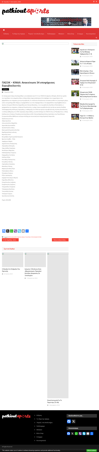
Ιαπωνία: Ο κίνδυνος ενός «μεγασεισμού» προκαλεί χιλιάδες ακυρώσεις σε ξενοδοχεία (33, 272)
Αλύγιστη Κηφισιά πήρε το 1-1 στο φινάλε (87, 62)
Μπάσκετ (61, 34)
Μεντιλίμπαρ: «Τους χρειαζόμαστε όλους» (87, 72)
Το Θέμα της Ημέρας (18, 34)
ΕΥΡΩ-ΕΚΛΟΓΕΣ (12, 237)
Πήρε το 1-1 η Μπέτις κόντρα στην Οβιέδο (87, 117)
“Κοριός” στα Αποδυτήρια (36, 34)
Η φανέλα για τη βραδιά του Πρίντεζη (11, 270)
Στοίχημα (80, 34)
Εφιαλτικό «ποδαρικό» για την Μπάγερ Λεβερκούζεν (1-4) (87, 52)
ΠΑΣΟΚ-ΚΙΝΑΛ (21, 237)
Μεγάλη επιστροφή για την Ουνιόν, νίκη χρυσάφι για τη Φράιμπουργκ (88, 106)
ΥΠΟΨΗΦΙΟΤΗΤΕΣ (36, 237)
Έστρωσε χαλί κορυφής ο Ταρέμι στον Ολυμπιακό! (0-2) (88, 83)
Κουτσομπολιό (91, 34)
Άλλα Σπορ (70, 34)
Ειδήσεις (6, 34)
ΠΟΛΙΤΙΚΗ (28, 237)
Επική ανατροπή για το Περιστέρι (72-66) (54, 401)
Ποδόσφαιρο (51, 34)
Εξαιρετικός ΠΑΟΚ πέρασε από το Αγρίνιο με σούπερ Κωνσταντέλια (88, 94)
